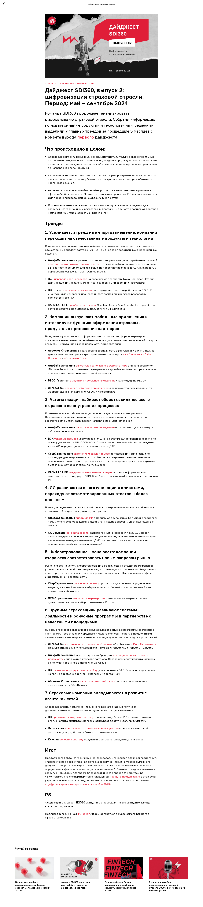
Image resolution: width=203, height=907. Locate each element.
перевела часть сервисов (70, 278)
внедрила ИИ (84, 517)
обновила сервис (77, 532)
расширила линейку (86, 583)
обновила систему (71, 739)
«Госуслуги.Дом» (75, 358)
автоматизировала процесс (92, 453)
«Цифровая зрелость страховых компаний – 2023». (78, 784)
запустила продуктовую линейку (75, 670)
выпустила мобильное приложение (92, 380)
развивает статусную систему (74, 717)
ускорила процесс (66, 438)
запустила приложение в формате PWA (101, 365)
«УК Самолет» (132, 354)
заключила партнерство (89, 598)
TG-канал (84, 813)
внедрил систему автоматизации (90, 472)
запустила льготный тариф (97, 681)
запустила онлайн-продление (95, 427)
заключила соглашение (78, 290)
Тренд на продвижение (125, 776)
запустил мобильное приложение (86, 387)
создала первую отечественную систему (75, 263)
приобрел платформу (82, 305)
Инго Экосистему (144, 644)
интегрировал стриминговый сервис (88, 644)
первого (85, 137)
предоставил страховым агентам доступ (92, 728)
